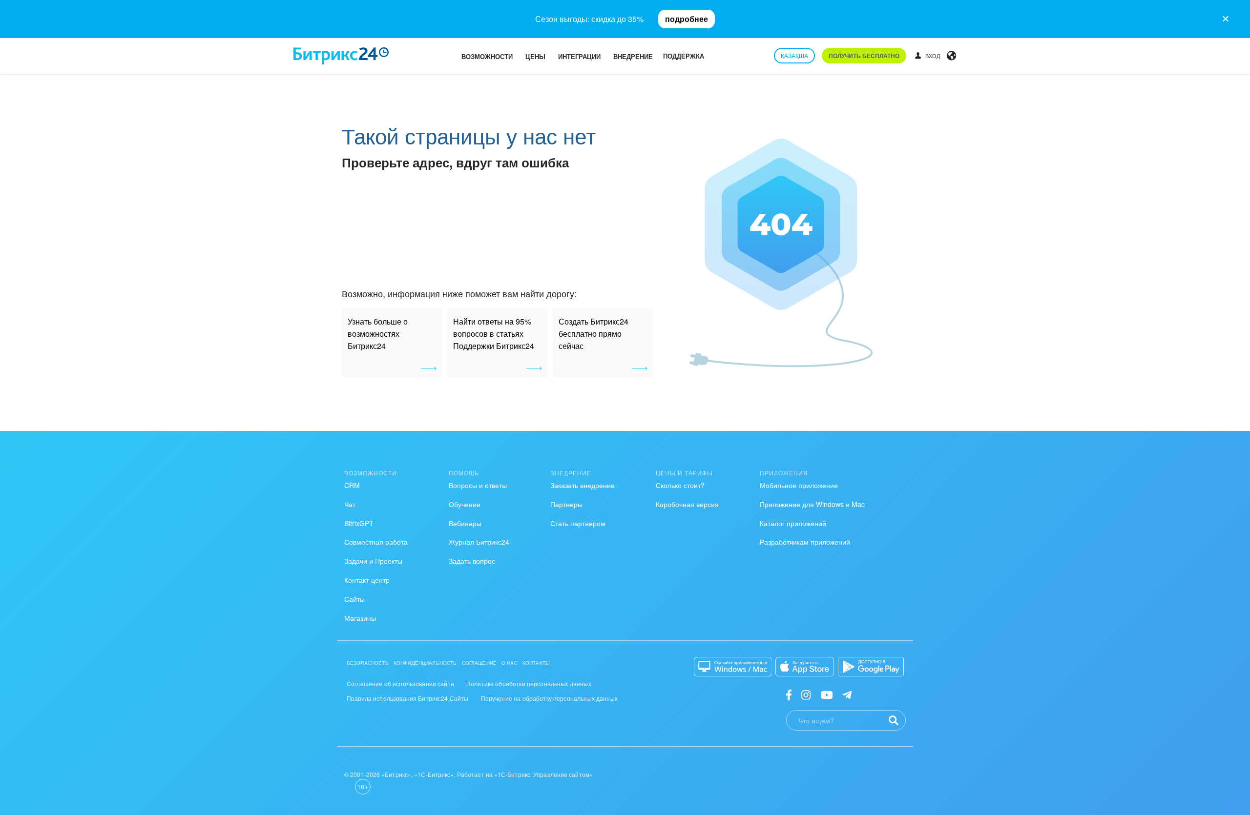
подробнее (686, 18)
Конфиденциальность (425, 662)
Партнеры (566, 504)
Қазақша (794, 55)
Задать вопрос (472, 561)
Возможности (487, 56)
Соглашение (479, 662)
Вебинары (465, 523)
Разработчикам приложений (805, 542)
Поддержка (683, 56)
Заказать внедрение (582, 485)
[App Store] (804, 666)
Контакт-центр (367, 580)
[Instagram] (806, 694)
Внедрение (633, 56)
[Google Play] (871, 666)
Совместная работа (376, 542)
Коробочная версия (687, 504)
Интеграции (579, 56)
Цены (535, 56)
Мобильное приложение (799, 485)
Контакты (536, 662)
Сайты (354, 599)
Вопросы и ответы (478, 485)
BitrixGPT (359, 523)
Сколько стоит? (680, 485)
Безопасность (368, 662)
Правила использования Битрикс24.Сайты (408, 698)
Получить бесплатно (864, 55)
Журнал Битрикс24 (479, 542)
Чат (349, 504)
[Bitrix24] (341, 55)
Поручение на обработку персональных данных (549, 698)
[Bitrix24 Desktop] (733, 666)
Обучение (464, 504)
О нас (509, 662)
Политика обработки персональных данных (528, 683)
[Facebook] (789, 694)
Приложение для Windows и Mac (812, 504)
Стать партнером (577, 523)
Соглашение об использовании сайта (400, 683)
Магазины (360, 618)
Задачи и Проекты (373, 561)
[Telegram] (847, 694)
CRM (352, 485)
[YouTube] (827, 694)
